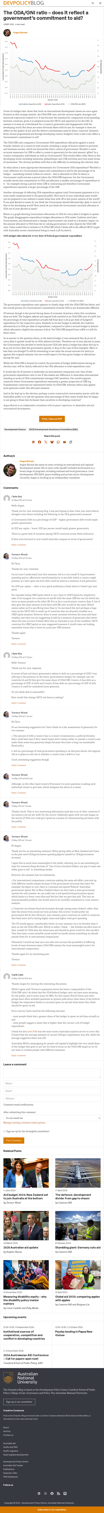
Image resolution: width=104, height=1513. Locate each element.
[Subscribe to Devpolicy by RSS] (58, 1493)
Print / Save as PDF (52, 419)
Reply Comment (19, 545)
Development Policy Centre (15, 1461)
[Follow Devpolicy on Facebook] (52, 1493)
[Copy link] (71, 442)
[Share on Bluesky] (52, 442)
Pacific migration (10, 1451)
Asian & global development (16, 1455)
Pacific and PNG (10, 1447)
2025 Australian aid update (20, 1247)
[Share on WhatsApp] (58, 442)
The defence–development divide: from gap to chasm (73, 1196)
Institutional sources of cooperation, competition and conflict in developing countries (24, 1335)
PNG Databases (10, 1477)
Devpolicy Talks (10, 1473)
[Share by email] (64, 442)
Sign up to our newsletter (19, 1401)
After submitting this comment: (19, 1112)
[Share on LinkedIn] (33, 442)
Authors (7, 1431)
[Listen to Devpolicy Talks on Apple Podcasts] (65, 1493)
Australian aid (9, 1443)
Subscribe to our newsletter (52, 1509)
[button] (93, 3)
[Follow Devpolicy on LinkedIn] (39, 1493)
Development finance (15, 429)
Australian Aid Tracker (13, 1465)
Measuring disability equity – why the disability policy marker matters (25, 1300)
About (6, 1427)
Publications (8, 1469)
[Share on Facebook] (40, 442)
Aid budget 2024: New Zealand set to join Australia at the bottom (25, 1196)
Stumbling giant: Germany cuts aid (77, 1247)
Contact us (8, 1435)
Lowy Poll (32, 1031)
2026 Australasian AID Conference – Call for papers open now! (26, 1356)
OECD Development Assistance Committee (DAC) (53, 429)
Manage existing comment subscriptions (24, 1122)
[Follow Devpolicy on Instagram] (45, 1493)
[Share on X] (46, 442)
